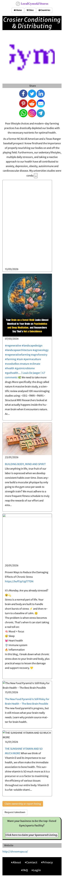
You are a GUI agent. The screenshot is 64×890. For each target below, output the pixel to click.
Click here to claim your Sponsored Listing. (32, 834)
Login (37, 870)
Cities (31, 10)
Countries (45, 10)
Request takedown (15, 812)
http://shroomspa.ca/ (15, 851)
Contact (31, 862)
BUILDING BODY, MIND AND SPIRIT (25, 464)
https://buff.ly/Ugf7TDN (19, 581)
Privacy (48, 862)
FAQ (25, 870)
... (35, 175)
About (16, 862)
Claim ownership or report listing (23, 803)
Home (19, 10)
